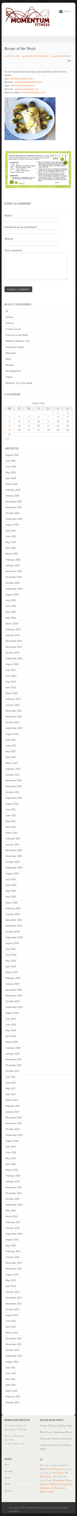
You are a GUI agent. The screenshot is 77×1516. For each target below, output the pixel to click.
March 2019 (12, 972)
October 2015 (13, 1199)
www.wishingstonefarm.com (28, 82)
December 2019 (14, 920)
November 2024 (14, 577)
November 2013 (14, 1268)
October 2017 (13, 1071)
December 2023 (14, 641)
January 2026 (13, 495)
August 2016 (12, 1141)
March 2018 (12, 1042)
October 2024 (13, 582)
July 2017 (11, 1077)
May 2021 (11, 821)
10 (9, 421)
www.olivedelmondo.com (26, 89)
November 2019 (14, 925)
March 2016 (12, 1170)
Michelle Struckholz (37, 56)
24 (9, 430)
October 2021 (13, 792)
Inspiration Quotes (15, 347)
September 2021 (14, 798)
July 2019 (11, 949)
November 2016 (14, 1123)
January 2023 (13, 705)
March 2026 (12, 484)
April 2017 (11, 1094)
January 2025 (13, 565)
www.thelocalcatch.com (21, 78)
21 (48, 425)
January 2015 (13, 1228)
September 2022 (14, 728)
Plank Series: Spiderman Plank (55, 1432)
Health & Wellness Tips (18, 341)
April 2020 (11, 896)
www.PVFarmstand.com (22, 85)
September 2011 (14, 1355)
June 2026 (11, 466)
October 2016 (13, 1129)
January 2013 (13, 1292)
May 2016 (11, 1158)
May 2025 (11, 542)
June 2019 (11, 954)
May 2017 (11, 1088)
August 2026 (12, 455)
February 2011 (13, 1396)
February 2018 (13, 1048)
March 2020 (12, 902)
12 (29, 421)
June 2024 (11, 606)
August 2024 (12, 594)
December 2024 (14, 571)
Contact (8, 1471)
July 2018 (11, 1019)
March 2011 (12, 1390)
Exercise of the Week (17, 335)
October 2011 (12, 1350)
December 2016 (14, 1117)
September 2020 (14, 867)
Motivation (11, 353)
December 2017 (14, 1059)
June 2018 (11, 1024)
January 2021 (13, 844)
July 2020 (11, 879)
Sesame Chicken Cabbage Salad (56, 1425)
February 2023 (13, 699)
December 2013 (14, 1263)
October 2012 (13, 1309)
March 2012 (12, 1332)
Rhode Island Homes (50, 1469)
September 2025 (14, 519)
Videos (9, 377)
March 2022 (12, 763)
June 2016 (11, 1152)
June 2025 (11, 536)
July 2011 (10, 1367)
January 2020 (13, 914)
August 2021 (12, 803)
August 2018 (12, 1013)
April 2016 (11, 1164)
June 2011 (11, 1373)
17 (9, 425)
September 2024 (14, 588)
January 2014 (13, 1257)
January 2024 (13, 635)
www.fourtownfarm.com (33, 92)
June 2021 (11, 815)
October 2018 (13, 1001)
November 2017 (14, 1065)
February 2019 (13, 978)
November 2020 (14, 856)
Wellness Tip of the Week (19, 383)
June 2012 (11, 1321)
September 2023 (14, 658)
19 (29, 425)
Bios (6, 1464)
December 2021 (14, 780)
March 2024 (12, 623)
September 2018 (14, 1007)
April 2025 (11, 548)
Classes (10, 323)
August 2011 (12, 1361)
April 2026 (11, 478)
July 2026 (11, 460)
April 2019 (11, 966)
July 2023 (11, 670)
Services (8, 1490)
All (7, 311)
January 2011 (12, 1402)
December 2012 (14, 1297)
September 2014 (14, 1233)
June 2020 (11, 885)
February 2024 (13, 629)
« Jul (6, 438)
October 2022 (13, 722)
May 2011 (11, 1379)
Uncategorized (62, 56)
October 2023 (13, 652)
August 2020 (12, 873)
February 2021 (13, 838)
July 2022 (11, 740)
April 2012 (11, 1326)
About (7, 1484)
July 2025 (11, 530)
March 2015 (12, 1216)
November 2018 (14, 995)
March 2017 (12, 1100)
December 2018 (14, 989)
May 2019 (11, 960)
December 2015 (14, 1187)
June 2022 (11, 745)
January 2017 (13, 1111)
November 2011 (14, 1344)
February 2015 (13, 1222)
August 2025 (12, 524)
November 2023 (14, 647)
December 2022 (14, 710)
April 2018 (11, 1036)
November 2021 (14, 786)
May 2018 (11, 1030)
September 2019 (14, 937)
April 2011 (11, 1385)
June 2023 (11, 676)
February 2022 (13, 769)
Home (7, 1477)
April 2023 (11, 687)
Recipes (10, 365)
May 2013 (11, 1280)
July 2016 (11, 1146)
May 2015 (11, 1210)
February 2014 (13, 1251)
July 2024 (11, 600)
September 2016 (14, 1135)
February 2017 (13, 1106)
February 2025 (13, 559)
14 (48, 421)
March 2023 (12, 693)
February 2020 (13, 908)
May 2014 (11, 1245)
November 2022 (14, 716)
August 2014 (12, 1239)
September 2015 (14, 1204)
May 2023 (11, 681)
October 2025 (13, 513)
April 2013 (11, 1286)
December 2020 (14, 850)
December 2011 (14, 1338)
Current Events (13, 329)
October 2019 (13, 931)
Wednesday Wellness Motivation (56, 1438)
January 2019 (13, 984)
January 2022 (13, 774)
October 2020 (13, 862)
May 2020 (11, 891)
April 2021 (11, 827)
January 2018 (13, 1053)
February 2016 (13, 1175)
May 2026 (11, 472)
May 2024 (11, 612)
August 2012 (12, 1315)
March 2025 (12, 553)
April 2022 (11, 757)
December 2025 (14, 501)
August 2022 (12, 734)
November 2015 (14, 1193)
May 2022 (11, 751)
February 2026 (13, 490)
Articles (9, 317)
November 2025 (14, 507)
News (8, 359)
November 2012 (14, 1303)
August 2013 (12, 1274)
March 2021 (12, 832)
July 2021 (11, 809)
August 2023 (12, 664)
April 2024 (11, 618)
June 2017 (11, 1082)
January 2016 (13, 1181)
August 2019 (12, 943)
